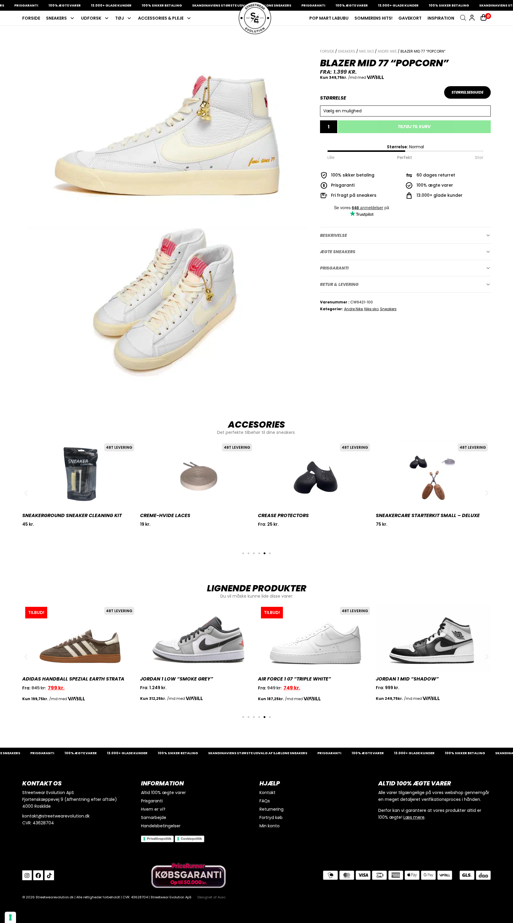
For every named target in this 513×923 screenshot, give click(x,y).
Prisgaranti (334, 268)
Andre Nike (387, 51)
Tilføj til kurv (414, 127)
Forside (31, 18)
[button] (405, 235)
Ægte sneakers (337, 252)
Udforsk (91, 18)
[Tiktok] (49, 875)
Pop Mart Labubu (329, 18)
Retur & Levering (339, 284)
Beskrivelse (333, 235)
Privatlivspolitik (159, 839)
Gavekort (410, 18)
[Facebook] (38, 875)
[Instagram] (27, 875)
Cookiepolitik (191, 839)
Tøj (119, 18)
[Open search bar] (463, 18)
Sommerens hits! (373, 18)
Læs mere (414, 817)
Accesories (256, 424)
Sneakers (56, 18)
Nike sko (366, 51)
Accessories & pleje (160, 18)
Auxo (221, 897)
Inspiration (441, 18)
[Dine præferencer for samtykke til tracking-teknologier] (10, 917)
